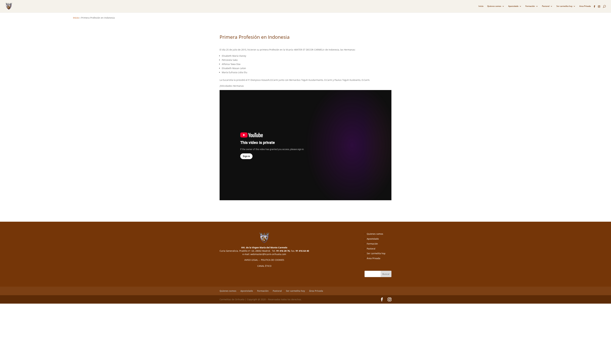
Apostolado (513, 6)
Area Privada (585, 6)
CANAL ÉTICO (264, 265)
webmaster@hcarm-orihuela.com (268, 254)
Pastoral (545, 6)
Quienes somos (494, 6)
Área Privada (373, 258)
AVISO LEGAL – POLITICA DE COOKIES (264, 259)
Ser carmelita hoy (564, 6)
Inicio (480, 6)
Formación (530, 6)
